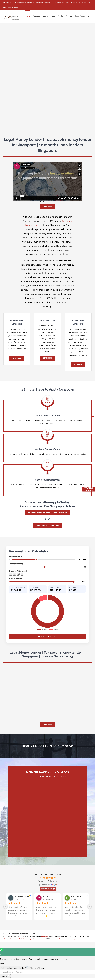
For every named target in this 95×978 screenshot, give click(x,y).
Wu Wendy (47, 896)
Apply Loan (88, 489)
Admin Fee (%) (15, 578)
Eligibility (22, 939)
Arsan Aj (74, 896)
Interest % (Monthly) (18, 571)
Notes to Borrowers (10, 939)
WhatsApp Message (37, 968)
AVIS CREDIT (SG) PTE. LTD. (48, 874)
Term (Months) (16, 563)
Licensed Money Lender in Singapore (65, 939)
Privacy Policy (30, 939)
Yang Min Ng (20, 896)
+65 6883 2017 (30, 933)
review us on (46, 888)
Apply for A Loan (47, 636)
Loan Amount (15, 556)
